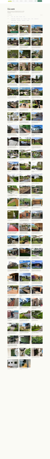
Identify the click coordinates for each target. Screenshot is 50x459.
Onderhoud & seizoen (24, 20)
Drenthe (14, 22)
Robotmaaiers (28, 20)
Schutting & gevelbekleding (13, 20)
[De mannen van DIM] (10, 0)
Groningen (12, 22)
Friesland (17, 22)
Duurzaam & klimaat (19, 20)
